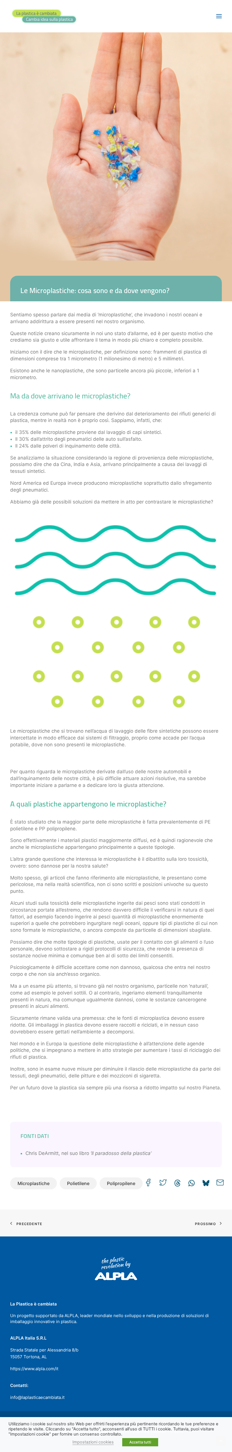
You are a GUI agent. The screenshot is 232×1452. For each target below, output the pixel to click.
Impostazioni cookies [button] (93, 1442)
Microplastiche (34, 1183)
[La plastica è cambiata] (44, 16)
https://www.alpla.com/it (34, 1368)
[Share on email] (220, 1182)
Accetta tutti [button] (140, 1442)
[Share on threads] (177, 1181)
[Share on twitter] (163, 1182)
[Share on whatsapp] (191, 1181)
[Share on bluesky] (205, 1181)
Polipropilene (121, 1183)
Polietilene (78, 1183)
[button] (219, 16)
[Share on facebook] (148, 1182)
